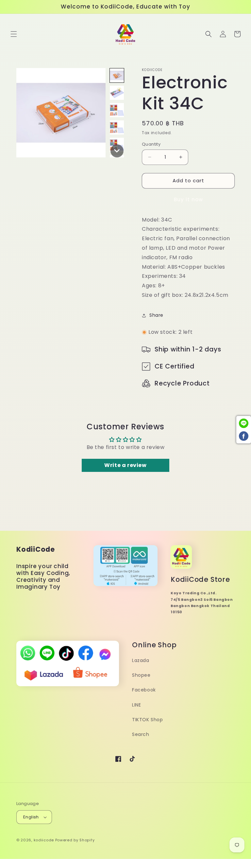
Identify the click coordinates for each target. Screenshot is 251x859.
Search (140, 734)
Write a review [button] (125, 465)
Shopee (141, 675)
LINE (136, 705)
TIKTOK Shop (147, 719)
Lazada (140, 660)
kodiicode (44, 840)
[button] (14, 34)
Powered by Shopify (75, 840)
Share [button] (156, 315)
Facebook (144, 690)
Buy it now (188, 199)
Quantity (151, 144)
